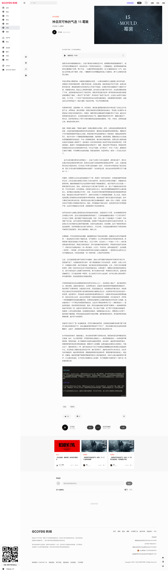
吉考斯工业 (134, 531)
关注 (90, 427)
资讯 (57, 454)
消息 (163, 3)
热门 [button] (126, 490)
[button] (65, 56)
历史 (158, 3)
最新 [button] (130, 490)
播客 (128, 531)
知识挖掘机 (55, 16)
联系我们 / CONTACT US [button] (39, 562)
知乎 (114, 531)
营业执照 (154, 537)
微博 (119, 531)
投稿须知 (51, 562)
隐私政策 (66, 562)
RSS (155, 531)
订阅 (123, 427)
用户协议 (58, 562)
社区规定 (73, 562)
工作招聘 (80, 562)
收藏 (152, 3)
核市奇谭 (142, 531)
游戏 (64, 407)
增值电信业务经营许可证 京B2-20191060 (145, 540)
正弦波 (72, 427)
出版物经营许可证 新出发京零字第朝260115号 (144, 554)
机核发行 (149, 531)
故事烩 (85, 454)
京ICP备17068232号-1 (150, 544)
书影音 (72, 407)
